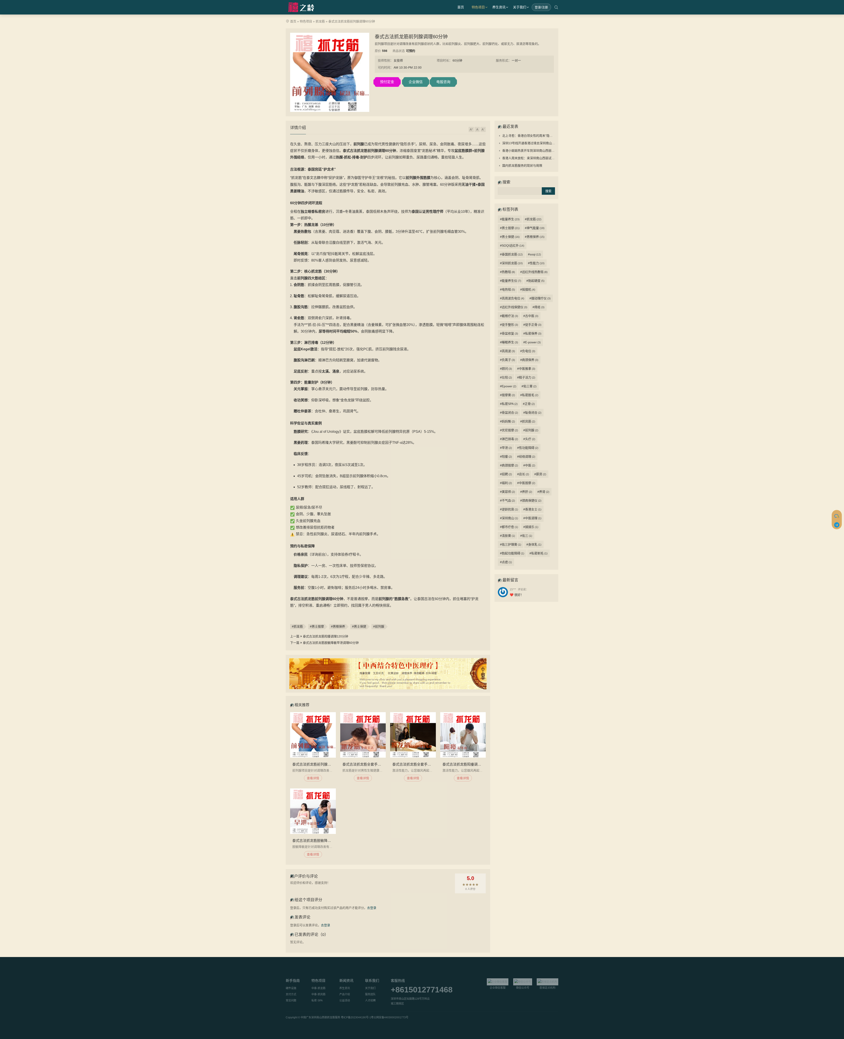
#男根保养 (338, 626)
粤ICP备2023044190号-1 (356, 1017)
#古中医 (530, 316)
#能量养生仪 (510, 280)
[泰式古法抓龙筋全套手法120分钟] (363, 735)
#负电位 (527, 351)
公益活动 (344, 1000)
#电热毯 (507, 289)
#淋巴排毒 (509, 439)
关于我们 (519, 7)
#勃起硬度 (535, 280)
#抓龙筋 (297, 626)
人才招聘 (370, 1000)
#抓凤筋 (527, 421)
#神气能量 (534, 228)
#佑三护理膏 (510, 544)
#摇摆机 (527, 289)
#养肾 (543, 491)
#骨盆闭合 (509, 412)
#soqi (534, 254)
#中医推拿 (526, 368)
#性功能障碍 (527, 447)
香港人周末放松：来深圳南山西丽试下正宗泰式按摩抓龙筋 (542, 158)
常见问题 (291, 1000)
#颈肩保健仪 (530, 500)
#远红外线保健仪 (513, 307)
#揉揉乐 (530, 527)
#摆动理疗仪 (540, 298)
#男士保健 (359, 626)
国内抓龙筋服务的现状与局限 (522, 165)
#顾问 (506, 368)
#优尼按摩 (509, 430)
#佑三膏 (529, 386)
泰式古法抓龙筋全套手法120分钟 (368, 764)
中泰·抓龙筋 (318, 988)
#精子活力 (526, 377)
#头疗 (529, 439)
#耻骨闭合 (532, 412)
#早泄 (506, 447)
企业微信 (416, 82)
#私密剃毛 (538, 553)
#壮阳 (506, 377)
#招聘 (506, 474)
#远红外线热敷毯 (534, 272)
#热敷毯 (507, 272)
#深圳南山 (509, 518)
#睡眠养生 (509, 342)
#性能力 (536, 263)
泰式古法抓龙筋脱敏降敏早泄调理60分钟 (331, 642)
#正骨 (529, 404)
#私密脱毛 (529, 395)
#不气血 (507, 500)
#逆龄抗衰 (509, 509)
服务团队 (370, 994)
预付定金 (387, 82)
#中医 (529, 465)
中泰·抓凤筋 (318, 994)
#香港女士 (532, 509)
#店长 (523, 474)
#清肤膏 (507, 535)
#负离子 (507, 360)
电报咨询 (443, 82)
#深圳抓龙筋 (511, 263)
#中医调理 (532, 518)
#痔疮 (538, 307)
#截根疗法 (509, 316)
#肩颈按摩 (509, 465)
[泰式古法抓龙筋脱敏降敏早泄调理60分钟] (313, 811)
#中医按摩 (526, 483)
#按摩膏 (507, 395)
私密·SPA (317, 1000)
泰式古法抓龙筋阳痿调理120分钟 (325, 636)
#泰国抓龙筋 (511, 254)
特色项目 (478, 7)
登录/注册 (541, 7)
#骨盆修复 (509, 333)
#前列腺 (378, 626)
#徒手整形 (509, 324)
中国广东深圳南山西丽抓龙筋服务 (320, 1017)
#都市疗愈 (509, 527)
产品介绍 (344, 994)
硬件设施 (291, 988)
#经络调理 (526, 456)
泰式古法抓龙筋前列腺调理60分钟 (319, 764)
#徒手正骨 (532, 324)
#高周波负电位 (512, 298)
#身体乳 (533, 544)
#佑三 (526, 535)
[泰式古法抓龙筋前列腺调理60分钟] (313, 735)
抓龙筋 (320, 21)
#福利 (506, 483)
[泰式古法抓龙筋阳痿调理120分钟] (463, 735)
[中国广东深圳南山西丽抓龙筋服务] (302, 7)
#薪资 (540, 474)
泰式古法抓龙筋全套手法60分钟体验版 (422, 764)
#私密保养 (532, 333)
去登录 (371, 908)
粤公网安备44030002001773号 (389, 1017)
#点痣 (506, 562)
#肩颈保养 (529, 360)
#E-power (532, 342)
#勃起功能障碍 (512, 553)
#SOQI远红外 (512, 245)
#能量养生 (510, 219)
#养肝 (526, 491)
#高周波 (507, 351)
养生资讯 (499, 7)
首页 (460, 7)
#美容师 (507, 491)
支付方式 (291, 994)
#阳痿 (506, 456)
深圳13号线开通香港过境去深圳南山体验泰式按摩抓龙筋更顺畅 (545, 143)
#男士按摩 (317, 626)
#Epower (508, 386)
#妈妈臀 (507, 421)
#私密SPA (509, 404)
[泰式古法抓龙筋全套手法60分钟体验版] (413, 735)
